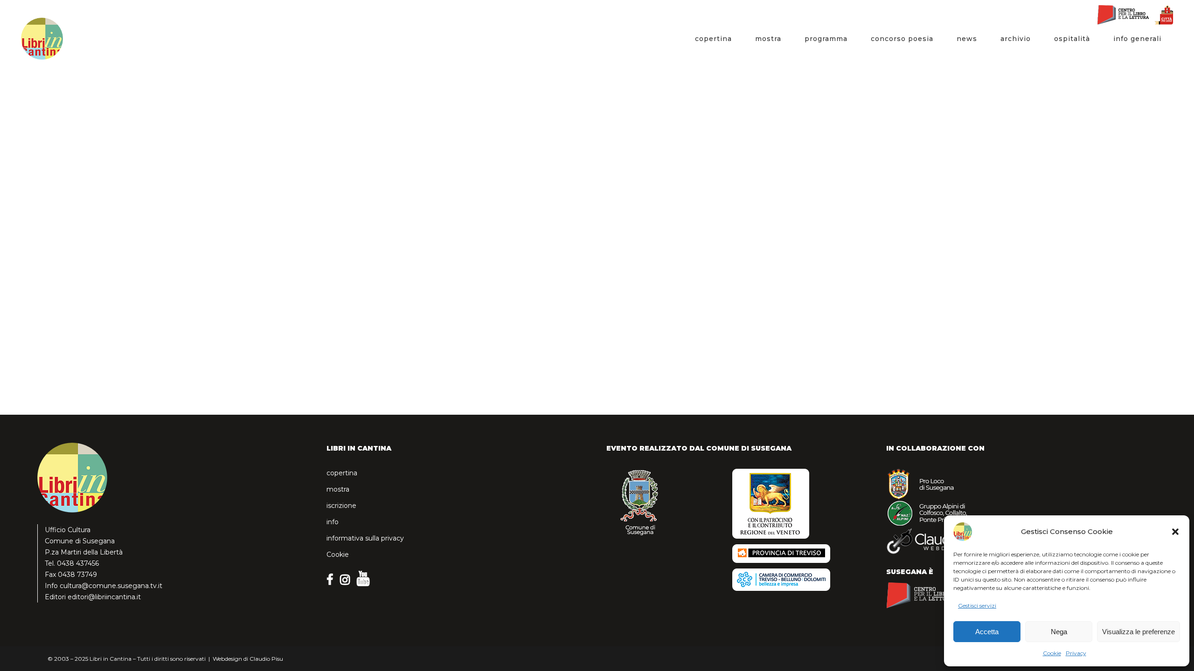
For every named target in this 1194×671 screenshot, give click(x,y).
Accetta (987, 632)
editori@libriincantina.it (104, 597)
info (332, 522)
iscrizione (341, 505)
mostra (337, 489)
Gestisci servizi (977, 605)
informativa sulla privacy (365, 538)
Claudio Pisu (266, 658)
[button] (1175, 531)
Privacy (1076, 653)
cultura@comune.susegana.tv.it (111, 586)
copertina (341, 473)
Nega (1059, 632)
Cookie (1052, 653)
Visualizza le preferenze (1138, 632)
